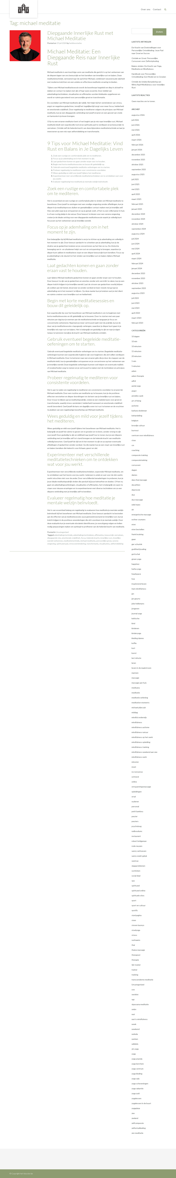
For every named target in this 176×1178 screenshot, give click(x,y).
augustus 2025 (138, 174)
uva (133, 989)
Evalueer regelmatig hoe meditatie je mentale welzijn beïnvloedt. (80, 181)
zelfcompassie (138, 1123)
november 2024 (138, 219)
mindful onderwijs (139, 717)
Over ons (145, 9)
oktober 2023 (137, 283)
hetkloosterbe (75, 43)
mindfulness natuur (140, 732)
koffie (134, 643)
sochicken (136, 871)
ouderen (135, 801)
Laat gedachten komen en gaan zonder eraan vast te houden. (79, 161)
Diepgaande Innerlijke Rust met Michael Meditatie (80, 35)
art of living (136, 401)
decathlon (136, 485)
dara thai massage (139, 480)
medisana (136, 688)
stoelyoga (136, 930)
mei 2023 (135, 308)
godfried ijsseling (139, 549)
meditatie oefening (140, 697)
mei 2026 (135, 130)
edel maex (136, 504)
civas (134, 440)
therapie (135, 960)
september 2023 (139, 288)
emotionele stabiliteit (71, 538)
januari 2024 (137, 268)
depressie (136, 490)
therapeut (136, 955)
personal (135, 806)
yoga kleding (137, 1073)
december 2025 (138, 154)
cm (133, 445)
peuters (135, 821)
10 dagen (136, 336)
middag (135, 712)
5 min (134, 361)
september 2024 (139, 229)
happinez (135, 564)
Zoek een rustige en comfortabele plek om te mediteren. (77, 155)
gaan (134, 539)
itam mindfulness (139, 589)
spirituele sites (138, 895)
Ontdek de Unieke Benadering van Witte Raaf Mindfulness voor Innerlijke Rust (148, 85)
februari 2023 (137, 323)
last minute (136, 658)
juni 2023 (135, 303)
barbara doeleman (139, 410)
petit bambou (137, 811)
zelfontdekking (117, 543)
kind (133, 623)
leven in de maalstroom (141, 668)
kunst (134, 653)
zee (133, 1113)
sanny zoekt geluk (139, 856)
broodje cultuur (138, 425)
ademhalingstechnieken (83, 535)
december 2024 (138, 214)
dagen (134, 470)
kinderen (135, 628)
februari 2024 (137, 263)
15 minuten (136, 351)
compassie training (140, 455)
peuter (135, 816)
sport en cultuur (138, 905)
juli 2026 (135, 120)
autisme (135, 405)
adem (134, 371)
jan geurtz (136, 598)
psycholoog (136, 826)
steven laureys (138, 925)
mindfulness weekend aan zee (144, 752)
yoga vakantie (137, 1088)
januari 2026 (137, 149)
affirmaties (99, 535)
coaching (135, 450)
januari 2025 (137, 209)
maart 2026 (136, 140)
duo (133, 495)
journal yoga (137, 613)
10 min (134, 341)
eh (133, 509)
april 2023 (136, 313)
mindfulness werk (139, 757)
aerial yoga (136, 386)
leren (134, 663)
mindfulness (137, 722)
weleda (135, 1034)
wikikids (135, 1044)
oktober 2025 (137, 164)
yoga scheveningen (140, 1083)
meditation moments (140, 702)
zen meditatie (137, 1133)
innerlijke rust (106, 538)
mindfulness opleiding (141, 742)
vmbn (134, 1009)
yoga (134, 1054)
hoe (133, 579)
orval (134, 796)
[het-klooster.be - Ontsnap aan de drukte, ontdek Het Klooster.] (23, 9)
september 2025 (139, 169)
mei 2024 (135, 248)
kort (133, 648)
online (134, 782)
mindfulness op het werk (142, 737)
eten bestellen (138, 529)
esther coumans (138, 519)
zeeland (135, 1118)
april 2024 (136, 253)
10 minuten (136, 346)
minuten (135, 762)
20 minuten (136, 356)
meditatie (136, 692)
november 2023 (138, 278)
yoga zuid (136, 1093)
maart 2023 (136, 318)
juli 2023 (135, 298)
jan (133, 594)
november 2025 (138, 159)
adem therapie (138, 376)
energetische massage (141, 514)
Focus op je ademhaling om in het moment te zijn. (74, 158)
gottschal (136, 554)
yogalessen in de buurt (141, 1103)
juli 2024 (135, 238)
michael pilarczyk (139, 707)
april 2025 (136, 194)
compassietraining (139, 460)
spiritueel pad (62, 543)
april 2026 (136, 135)
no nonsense (137, 772)
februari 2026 (137, 144)
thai (133, 945)
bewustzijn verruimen (114, 535)
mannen (135, 673)
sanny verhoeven (139, 851)
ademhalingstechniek (63, 535)
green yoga (136, 559)
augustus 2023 (138, 293)
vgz (133, 999)
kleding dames (138, 638)
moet (134, 767)
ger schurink (137, 544)
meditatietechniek (71, 541)
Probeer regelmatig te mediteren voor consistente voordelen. (79, 170)
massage (135, 678)
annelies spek (137, 396)
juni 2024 (135, 243)
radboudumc (137, 831)
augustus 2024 (138, 234)
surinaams (136, 940)
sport (134, 900)
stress (134, 935)
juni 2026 (135, 125)
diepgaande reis (54, 538)
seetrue (135, 861)
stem (134, 920)
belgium (135, 420)
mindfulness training (140, 747)
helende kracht (93, 538)
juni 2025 (135, 184)
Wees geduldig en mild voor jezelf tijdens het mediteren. (77, 173)
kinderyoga (136, 633)
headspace (136, 574)
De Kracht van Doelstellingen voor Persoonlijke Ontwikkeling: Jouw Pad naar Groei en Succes (147, 50)
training (135, 974)
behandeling (137, 415)
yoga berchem (138, 1064)
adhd (134, 381)
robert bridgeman (139, 841)
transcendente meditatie (142, 979)
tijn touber (136, 965)
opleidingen (137, 791)
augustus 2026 (138, 115)
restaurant (136, 836)
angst (134, 391)
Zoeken (159, 32)
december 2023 (138, 273)
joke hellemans (138, 603)
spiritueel (136, 885)
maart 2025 (136, 199)
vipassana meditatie (140, 1004)
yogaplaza (136, 1108)
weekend (136, 1029)
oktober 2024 (137, 224)
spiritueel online (138, 890)
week (134, 1024)
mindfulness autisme (140, 727)
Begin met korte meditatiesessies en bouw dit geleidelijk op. (79, 164)
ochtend (135, 777)
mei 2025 (135, 189)
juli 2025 (135, 179)
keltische (135, 618)
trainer (134, 970)
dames (134, 475)
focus (83, 538)
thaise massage (138, 950)
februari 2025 (137, 204)
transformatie (92, 543)
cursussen (136, 465)
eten (134, 524)
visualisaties (104, 543)
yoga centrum (137, 1068)
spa (133, 880)
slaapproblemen (138, 866)
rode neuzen (137, 846)
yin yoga (135, 1049)
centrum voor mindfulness (143, 435)
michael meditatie (87, 541)
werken (135, 1039)
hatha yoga (136, 569)
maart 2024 (136, 258)
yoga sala (135, 1078)
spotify (135, 910)
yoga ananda (137, 1059)
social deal (136, 876)
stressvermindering (77, 543)
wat (133, 1014)
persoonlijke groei (104, 541)
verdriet (135, 994)
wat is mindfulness (140, 1019)
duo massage (137, 499)
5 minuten (136, 366)
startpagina (136, 915)
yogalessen (136, 1098)
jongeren (135, 608)
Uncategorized (62, 532)
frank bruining (137, 534)
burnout (135, 430)
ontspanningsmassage (141, 786)
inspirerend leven (139, 584)
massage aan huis (139, 683)
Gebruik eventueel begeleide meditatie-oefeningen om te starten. (81, 167)
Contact (157, 9)
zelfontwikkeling (139, 1128)
